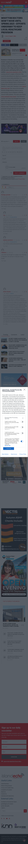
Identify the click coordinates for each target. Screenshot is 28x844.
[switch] (22, 422)
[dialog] (14, 422)
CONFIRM (8, 448)
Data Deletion (5, 454)
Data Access (14, 454)
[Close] (24, 390)
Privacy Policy (22, 454)
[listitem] (14, 418)
